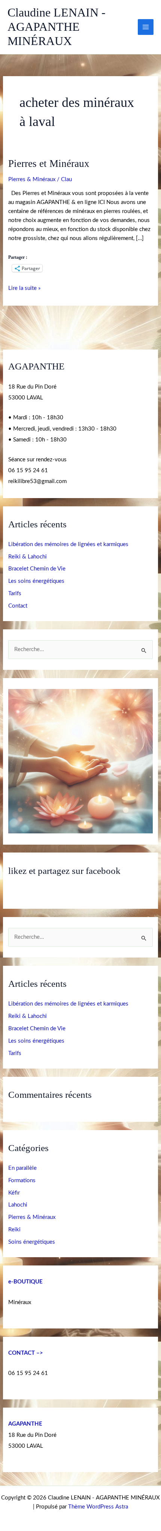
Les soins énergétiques (36, 581)
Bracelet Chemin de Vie (37, 569)
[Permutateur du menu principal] (146, 27)
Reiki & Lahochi (27, 557)
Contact (17, 606)
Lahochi (17, 1205)
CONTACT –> (25, 1353)
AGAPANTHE (25, 1424)
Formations (22, 1180)
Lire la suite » (24, 287)
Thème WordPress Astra (98, 1507)
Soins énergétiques (31, 1242)
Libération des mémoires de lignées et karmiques (68, 544)
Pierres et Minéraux (48, 163)
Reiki (14, 1229)
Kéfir (14, 1193)
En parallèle (22, 1168)
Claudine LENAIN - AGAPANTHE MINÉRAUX (56, 27)
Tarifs (14, 593)
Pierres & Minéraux (31, 179)
